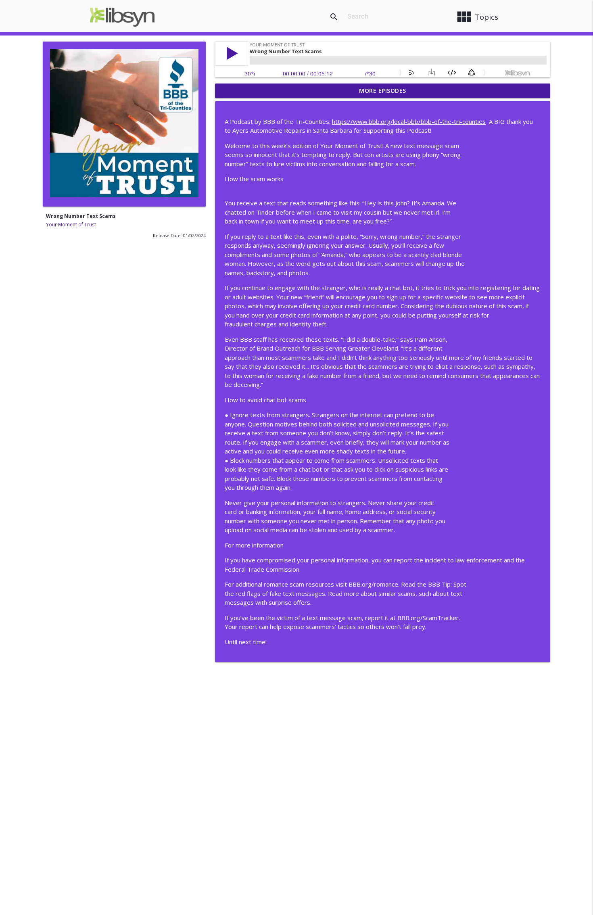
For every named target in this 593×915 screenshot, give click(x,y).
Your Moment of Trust (71, 224)
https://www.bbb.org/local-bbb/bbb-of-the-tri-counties (409, 121)
